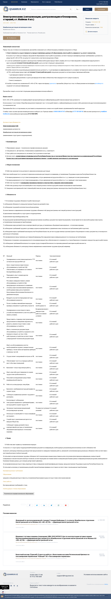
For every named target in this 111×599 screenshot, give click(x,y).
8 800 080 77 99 (36, 575)
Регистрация (101, 9)
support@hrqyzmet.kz (102, 4)
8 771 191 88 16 (78, 111)
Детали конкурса (92, 31)
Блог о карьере (46, 2)
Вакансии (14, 2)
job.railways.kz (99, 83)
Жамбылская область (9, 29)
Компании (24, 2)
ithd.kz (106, 584)
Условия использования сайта (96, 574)
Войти (87, 9)
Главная (5, 2)
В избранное (12, 38)
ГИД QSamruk (58, 2)
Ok (2, 596)
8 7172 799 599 (103, 2)
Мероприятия (35, 2)
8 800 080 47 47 (59, 111)
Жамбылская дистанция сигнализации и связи (17, 27)
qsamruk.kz (53, 83)
